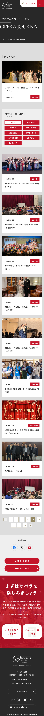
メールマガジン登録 (22, 568)
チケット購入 (30, 3)
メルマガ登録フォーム (22, 707)
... (16, 519)
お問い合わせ (22, 691)
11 (14, 525)
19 (25, 525)
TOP (4, 39)
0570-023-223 (24, 679)
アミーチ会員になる (32, 631)
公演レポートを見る (22, 561)
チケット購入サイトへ (12, 631)
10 (39, 519)
